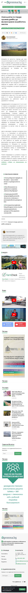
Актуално (4, 28)
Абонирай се (17, 453)
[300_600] (14, 356)
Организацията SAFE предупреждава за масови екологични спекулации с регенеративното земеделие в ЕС (13, 198)
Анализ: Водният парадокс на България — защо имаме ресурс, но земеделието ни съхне (13, 180)
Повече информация (7, 590)
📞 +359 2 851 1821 (20, 558)
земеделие (8, 224)
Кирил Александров (10, 36)
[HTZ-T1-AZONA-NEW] (14, 537)
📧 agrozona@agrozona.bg (21, 560)
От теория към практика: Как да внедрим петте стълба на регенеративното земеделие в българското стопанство (13, 209)
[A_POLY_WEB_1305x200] (14, 11)
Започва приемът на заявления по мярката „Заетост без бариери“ (11, 189)
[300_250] (13, 520)
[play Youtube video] (14, 262)
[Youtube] (20, 324)
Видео (4, 290)
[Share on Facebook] (5, 33)
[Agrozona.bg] (13, 2)
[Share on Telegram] (9, 33)
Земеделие (21, 28)
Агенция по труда (12, 222)
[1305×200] (14, 246)
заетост (20, 222)
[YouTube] (25, 582)
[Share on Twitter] (7, 33)
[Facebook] (7, 324)
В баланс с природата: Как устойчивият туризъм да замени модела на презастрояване (17, 435)
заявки (3, 224)
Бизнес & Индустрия (12, 28)
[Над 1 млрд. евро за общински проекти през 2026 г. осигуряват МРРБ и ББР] (7, 393)
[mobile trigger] (2, 2)
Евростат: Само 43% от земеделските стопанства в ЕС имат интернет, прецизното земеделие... (18, 414)
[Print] (16, 33)
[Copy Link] (14, 33)
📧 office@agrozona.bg (20, 563)
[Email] (12, 33)
